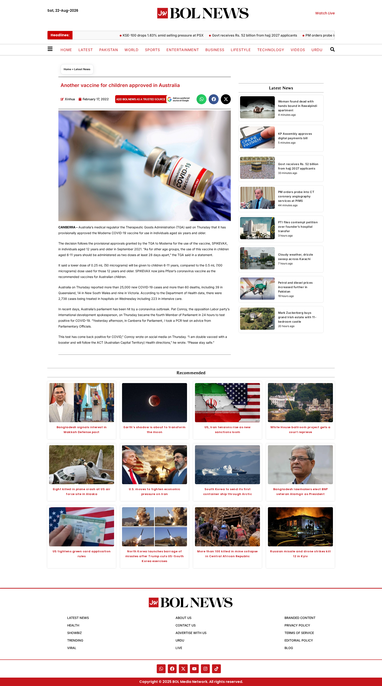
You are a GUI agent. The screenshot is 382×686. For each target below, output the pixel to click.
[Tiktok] (216, 668)
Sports (152, 50)
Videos (298, 50)
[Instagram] (205, 668)
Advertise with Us (191, 633)
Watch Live (325, 13)
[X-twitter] (183, 668)
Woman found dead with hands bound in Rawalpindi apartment (297, 106)
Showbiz (74, 633)
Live (179, 648)
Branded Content (300, 618)
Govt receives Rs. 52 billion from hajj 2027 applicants (240, 35)
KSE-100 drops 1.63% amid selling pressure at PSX (148, 35)
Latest (85, 50)
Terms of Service (299, 633)
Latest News (82, 69)
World (131, 50)
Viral (71, 648)
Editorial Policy (299, 640)
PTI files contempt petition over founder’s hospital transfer (298, 226)
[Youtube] (194, 668)
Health (73, 625)
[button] (201, 99)
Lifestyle (241, 50)
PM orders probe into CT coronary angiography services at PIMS (296, 196)
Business (214, 50)
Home (66, 50)
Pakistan (108, 50)
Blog (289, 648)
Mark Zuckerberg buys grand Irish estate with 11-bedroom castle (297, 317)
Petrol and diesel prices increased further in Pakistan (295, 287)
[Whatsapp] (161, 668)
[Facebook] (172, 668)
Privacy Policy (297, 625)
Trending (75, 640)
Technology (270, 50)
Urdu (317, 50)
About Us (183, 618)
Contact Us (186, 625)
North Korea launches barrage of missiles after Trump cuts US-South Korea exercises (154, 556)
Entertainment (182, 50)
